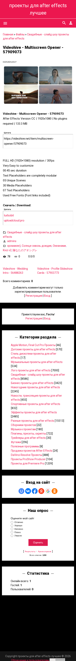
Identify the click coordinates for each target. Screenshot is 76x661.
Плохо (17, 532)
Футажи (16, 442)
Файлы (20, 34)
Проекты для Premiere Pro (27, 463)
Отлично (18, 522)
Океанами (59, 245)
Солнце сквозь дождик (37, 245)
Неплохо (18, 529)
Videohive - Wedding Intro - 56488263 (15, 270)
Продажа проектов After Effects (31, 450)
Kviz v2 (7, 250)
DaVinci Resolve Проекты (26, 454)
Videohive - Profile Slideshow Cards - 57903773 (55, 270)
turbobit (9, 215)
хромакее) (14, 245)
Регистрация (34, 295)
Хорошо (18, 526)
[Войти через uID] (21, 491)
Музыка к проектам (23, 429)
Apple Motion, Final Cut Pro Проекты (33, 345)
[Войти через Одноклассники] (54, 491)
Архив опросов (44, 551)
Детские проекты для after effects (33, 349)
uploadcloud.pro (14, 220)
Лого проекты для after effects (31, 370)
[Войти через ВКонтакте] (28, 491)
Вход (47, 295)
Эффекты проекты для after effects (34, 412)
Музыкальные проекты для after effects (37, 362)
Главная (8, 34)
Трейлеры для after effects (28, 437)
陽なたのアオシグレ (25, 250)
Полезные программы (25, 446)
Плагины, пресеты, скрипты (28, 433)
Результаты (30, 551)
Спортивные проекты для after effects (35, 404)
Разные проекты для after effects (32, 420)
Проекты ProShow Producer (28, 459)
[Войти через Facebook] (35, 491)
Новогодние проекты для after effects (35, 387)
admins (11, 241)
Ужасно (18, 535)
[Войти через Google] (48, 491)
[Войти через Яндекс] (41, 491)
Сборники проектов (23, 425)
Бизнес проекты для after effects (32, 383)
